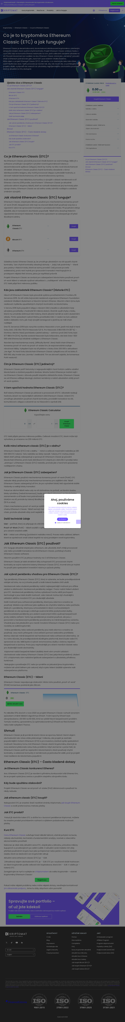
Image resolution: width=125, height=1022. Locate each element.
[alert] (62, 511)
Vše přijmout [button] (63, 519)
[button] (62, 523)
